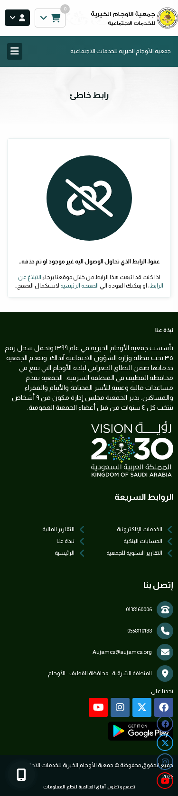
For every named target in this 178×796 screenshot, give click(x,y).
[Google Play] (140, 731)
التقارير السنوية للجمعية (134, 553)
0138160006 (139, 609)
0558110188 (139, 630)
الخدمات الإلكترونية (139, 529)
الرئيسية (65, 553)
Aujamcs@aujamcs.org (122, 652)
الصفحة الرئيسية (79, 285)
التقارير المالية (58, 529)
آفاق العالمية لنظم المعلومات (74, 786)
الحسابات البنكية (142, 541)
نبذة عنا (65, 541)
